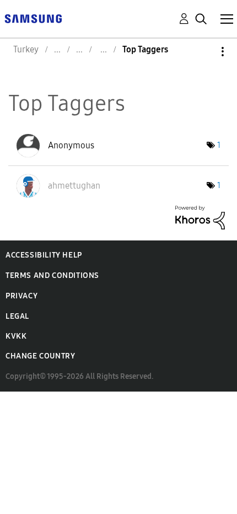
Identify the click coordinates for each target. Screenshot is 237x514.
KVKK (16, 336)
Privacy (21, 296)
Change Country (40, 356)
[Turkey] (33, 18)
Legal (17, 316)
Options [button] (204, 51)
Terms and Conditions (52, 275)
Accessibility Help (44, 255)
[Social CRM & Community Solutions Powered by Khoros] (200, 216)
